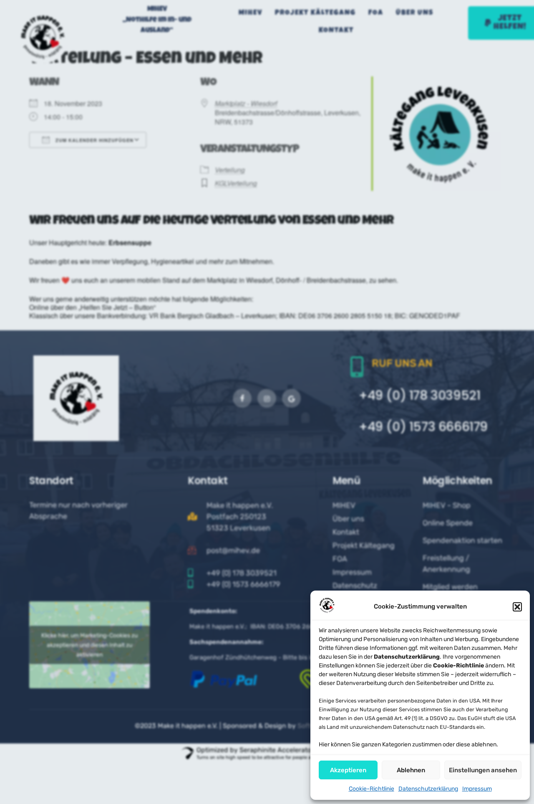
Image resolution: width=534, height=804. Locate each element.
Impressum (477, 788)
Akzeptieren (348, 770)
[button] (517, 607)
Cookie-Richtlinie (371, 788)
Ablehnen (411, 770)
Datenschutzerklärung (428, 788)
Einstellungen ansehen (483, 770)
